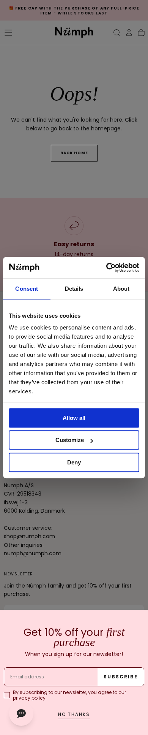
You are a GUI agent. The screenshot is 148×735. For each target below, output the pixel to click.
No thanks (74, 714)
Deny (74, 462)
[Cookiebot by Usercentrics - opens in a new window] (106, 267)
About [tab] (121, 288)
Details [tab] (74, 288)
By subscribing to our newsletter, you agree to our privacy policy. (69, 695)
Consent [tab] (26, 288)
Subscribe (121, 676)
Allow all (74, 418)
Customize (69, 440)
